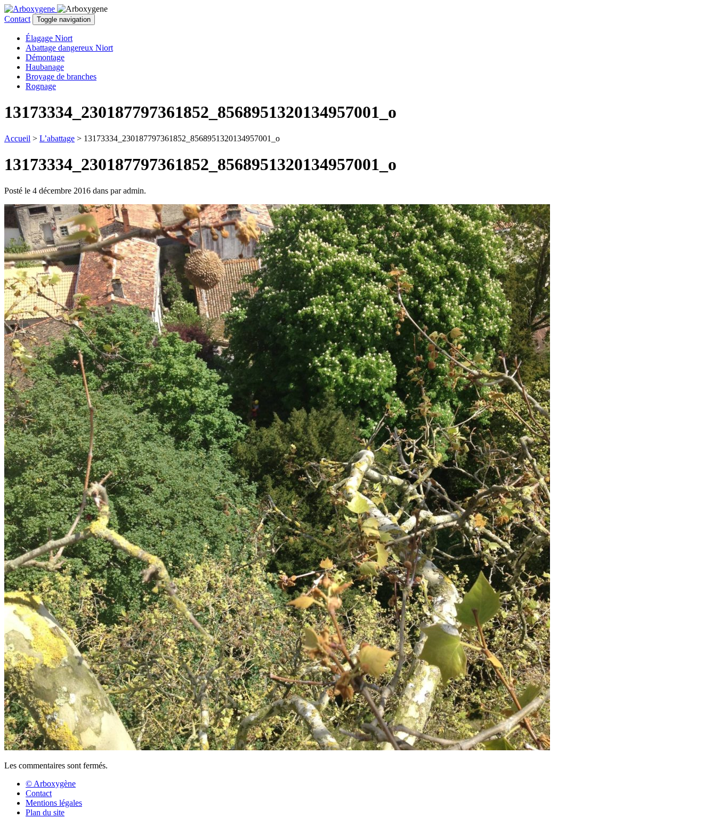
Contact (17, 18)
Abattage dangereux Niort (69, 47)
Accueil (17, 138)
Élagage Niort (49, 38)
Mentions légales (54, 802)
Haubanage (45, 66)
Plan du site (45, 812)
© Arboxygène (51, 783)
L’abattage (57, 138)
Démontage (45, 57)
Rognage (41, 86)
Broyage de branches (61, 76)
